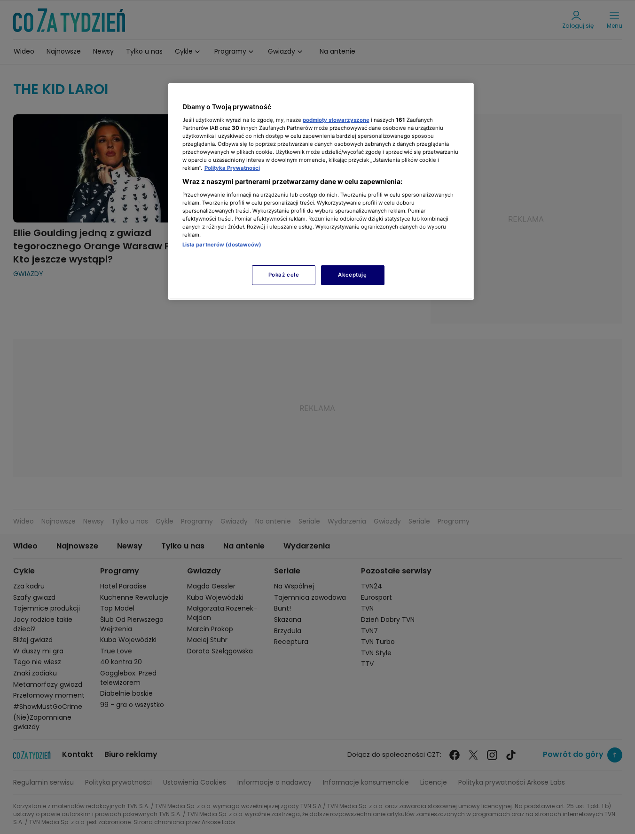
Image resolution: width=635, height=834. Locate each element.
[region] (321, 191)
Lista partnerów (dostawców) (222, 244)
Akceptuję (352, 274)
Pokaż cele (283, 274)
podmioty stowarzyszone (336, 120)
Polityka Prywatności (232, 168)
